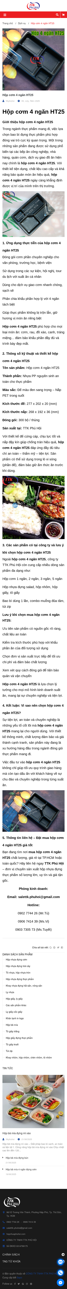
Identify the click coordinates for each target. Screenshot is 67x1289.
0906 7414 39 (29, 1221)
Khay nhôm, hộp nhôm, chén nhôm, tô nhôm (29, 1057)
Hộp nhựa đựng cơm (16, 959)
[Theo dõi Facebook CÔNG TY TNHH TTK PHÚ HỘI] (14, 1284)
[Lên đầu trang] (60, 1253)
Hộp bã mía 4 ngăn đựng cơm (21, 1169)
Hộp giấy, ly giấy (14, 998)
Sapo (19, 1277)
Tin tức (7, 1068)
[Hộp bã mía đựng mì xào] (33, 1101)
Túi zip (9, 1051)
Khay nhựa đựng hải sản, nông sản (24, 985)
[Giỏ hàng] (63, 14)
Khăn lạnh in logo (15, 1018)
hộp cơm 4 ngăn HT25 (36, 122)
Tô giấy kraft (12, 1044)
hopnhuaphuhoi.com (16, 1233)
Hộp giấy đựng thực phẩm (19, 1037)
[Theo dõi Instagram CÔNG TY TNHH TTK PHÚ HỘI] (27, 1284)
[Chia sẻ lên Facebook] (62, 947)
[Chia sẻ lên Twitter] (58, 947)
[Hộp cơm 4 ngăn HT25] (33, 59)
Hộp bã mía (12, 1024)
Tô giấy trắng (12, 1031)
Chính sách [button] (11, 1254)
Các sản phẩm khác (16, 1005)
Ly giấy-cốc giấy (14, 1011)
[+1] (50, 947)
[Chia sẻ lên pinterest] (54, 947)
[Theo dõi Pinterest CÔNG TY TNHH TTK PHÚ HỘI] (31, 1284)
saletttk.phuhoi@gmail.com (19, 1227)
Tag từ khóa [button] (11, 1261)
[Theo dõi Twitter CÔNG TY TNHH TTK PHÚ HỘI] (19, 1284)
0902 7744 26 (13, 1221)
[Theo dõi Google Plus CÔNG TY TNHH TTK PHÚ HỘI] (23, 1284)
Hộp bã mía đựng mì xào (16, 1133)
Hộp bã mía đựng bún (17, 1157)
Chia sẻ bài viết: (40, 947)
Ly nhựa (10, 992)
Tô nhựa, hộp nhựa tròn (18, 972)
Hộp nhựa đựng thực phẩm (20, 979)
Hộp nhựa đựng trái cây (18, 966)
